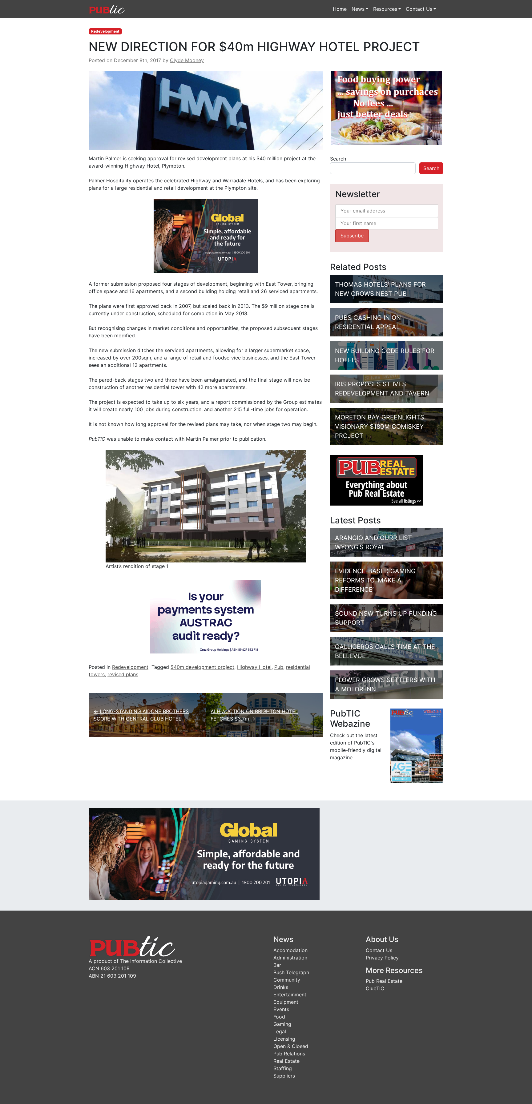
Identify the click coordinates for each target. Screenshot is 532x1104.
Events (281, 1009)
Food (279, 1017)
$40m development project (202, 667)
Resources (385, 9)
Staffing (282, 1068)
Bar (277, 965)
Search (338, 159)
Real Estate (286, 1061)
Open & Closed (290, 1046)
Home (340, 9)
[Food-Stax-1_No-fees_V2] (386, 108)
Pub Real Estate (384, 981)
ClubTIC (375, 988)
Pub (278, 667)
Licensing (284, 1039)
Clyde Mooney (187, 60)
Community (286, 980)
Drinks (280, 987)
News (358, 9)
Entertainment (289, 994)
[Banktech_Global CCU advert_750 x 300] (204, 853)
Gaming (282, 1024)
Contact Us (419, 9)
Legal (279, 1031)
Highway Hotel (254, 667)
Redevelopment (105, 31)
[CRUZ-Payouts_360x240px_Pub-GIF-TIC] (205, 616)
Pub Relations (289, 1053)
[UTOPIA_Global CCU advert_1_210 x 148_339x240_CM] (206, 235)
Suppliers (284, 1076)
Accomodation (290, 950)
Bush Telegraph (291, 972)
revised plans (122, 674)
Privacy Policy (382, 958)
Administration (290, 958)
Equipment (285, 1002)
